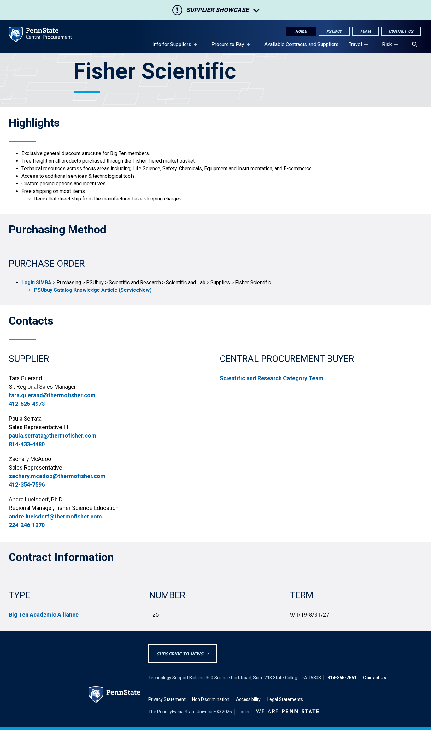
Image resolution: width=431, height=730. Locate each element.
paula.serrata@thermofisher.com (52, 435)
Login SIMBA (36, 282)
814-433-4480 (27, 444)
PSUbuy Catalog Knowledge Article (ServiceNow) (92, 290)
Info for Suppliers (169, 47)
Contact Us (401, 31)
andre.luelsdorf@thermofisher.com (55, 516)
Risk (384, 47)
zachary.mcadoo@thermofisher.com (57, 476)
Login (244, 711)
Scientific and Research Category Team (271, 378)
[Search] (414, 44)
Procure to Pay (225, 47)
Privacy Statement (167, 699)
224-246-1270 (27, 525)
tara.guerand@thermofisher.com (52, 395)
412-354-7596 (27, 484)
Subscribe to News (180, 654)
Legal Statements (285, 699)
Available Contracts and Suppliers (301, 44)
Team (365, 31)
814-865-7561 (342, 677)
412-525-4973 (27, 403)
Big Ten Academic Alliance (44, 614)
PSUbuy (334, 31)
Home (301, 31)
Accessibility (248, 699)
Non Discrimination (210, 699)
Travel (353, 47)
